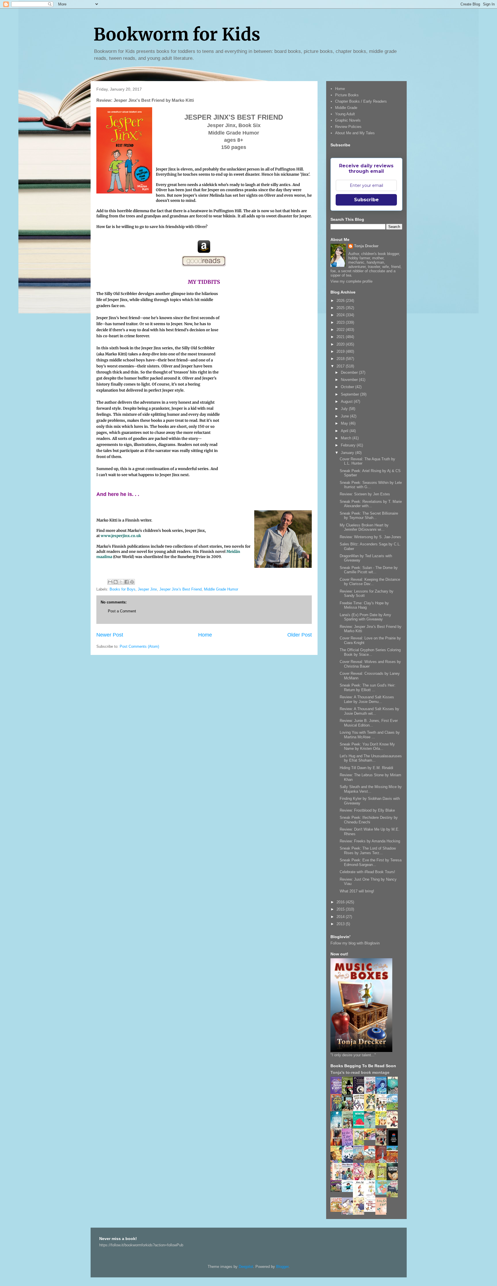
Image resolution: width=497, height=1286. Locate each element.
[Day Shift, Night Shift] (371, 1138)
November (350, 379)
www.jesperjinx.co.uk (121, 535)
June (345, 416)
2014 (341, 917)
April (345, 431)
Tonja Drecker (366, 246)
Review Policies (348, 126)
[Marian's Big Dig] (394, 1108)
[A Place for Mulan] (394, 1127)
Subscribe (366, 199)
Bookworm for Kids (176, 34)
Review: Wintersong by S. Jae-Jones (370, 537)
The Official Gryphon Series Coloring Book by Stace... (370, 652)
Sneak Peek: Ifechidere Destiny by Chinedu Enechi (369, 819)
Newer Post (109, 635)
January (348, 453)
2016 (341, 902)
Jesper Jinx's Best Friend (180, 589)
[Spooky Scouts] (337, 1190)
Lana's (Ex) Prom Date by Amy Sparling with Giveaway (365, 617)
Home (205, 635)
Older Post (299, 635)
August (347, 401)
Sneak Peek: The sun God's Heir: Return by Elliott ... (367, 687)
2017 (341, 366)
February (349, 445)
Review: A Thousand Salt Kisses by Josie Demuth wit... (369, 711)
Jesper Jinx (147, 589)
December (350, 372)
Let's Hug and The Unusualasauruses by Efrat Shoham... (371, 758)
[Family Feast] (382, 1124)
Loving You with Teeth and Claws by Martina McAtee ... (370, 734)
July (345, 409)
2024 (341, 315)
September (350, 394)
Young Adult (345, 114)
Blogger (282, 1266)
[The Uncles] (349, 1179)
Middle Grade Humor (221, 589)
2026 (341, 300)
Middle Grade (346, 108)
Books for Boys (122, 589)
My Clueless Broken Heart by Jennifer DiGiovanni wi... (364, 527)
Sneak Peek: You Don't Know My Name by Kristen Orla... (367, 746)
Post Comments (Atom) (139, 646)
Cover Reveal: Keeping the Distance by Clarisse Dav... (370, 581)
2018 (341, 359)
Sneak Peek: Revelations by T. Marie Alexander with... (371, 503)
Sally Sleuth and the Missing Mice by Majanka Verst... (371, 789)
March (346, 438)
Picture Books (347, 95)
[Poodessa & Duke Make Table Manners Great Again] (371, 1210)
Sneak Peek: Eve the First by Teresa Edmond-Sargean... (371, 862)
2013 (341, 924)
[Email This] (110, 582)
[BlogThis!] (115, 582)
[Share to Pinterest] (132, 582)
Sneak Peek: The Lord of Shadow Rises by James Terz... (368, 850)
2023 (341, 322)
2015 (341, 909)
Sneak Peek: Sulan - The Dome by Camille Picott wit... (369, 570)
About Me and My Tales (355, 133)
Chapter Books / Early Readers (361, 101)
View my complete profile (351, 281)
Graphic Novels (348, 120)
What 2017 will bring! (357, 891)
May (345, 423)
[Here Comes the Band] (360, 1110)
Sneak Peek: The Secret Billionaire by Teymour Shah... (369, 515)
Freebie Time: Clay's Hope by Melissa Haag (364, 605)
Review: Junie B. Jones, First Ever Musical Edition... (369, 722)
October (348, 387)
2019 (341, 351)
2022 (341, 329)
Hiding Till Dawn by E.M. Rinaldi (366, 768)
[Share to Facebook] (126, 582)
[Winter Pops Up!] (360, 1126)
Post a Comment (122, 611)
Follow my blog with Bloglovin (355, 943)
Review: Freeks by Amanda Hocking (370, 841)
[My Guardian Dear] (382, 1193)
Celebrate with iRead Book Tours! (367, 872)
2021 (341, 337)
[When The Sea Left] (360, 1159)
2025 (341, 308)
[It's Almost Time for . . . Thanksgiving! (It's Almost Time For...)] (337, 1210)
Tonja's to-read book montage (359, 1072)
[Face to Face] (337, 1162)
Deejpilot (246, 1266)
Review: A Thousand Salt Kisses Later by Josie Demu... (367, 699)
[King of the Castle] (382, 1179)
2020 (341, 344)
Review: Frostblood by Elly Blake (367, 810)
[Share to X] (121, 582)
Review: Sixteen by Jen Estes (365, 494)
